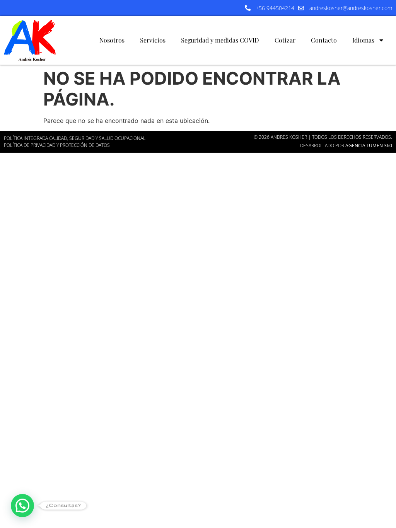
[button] (22, 505)
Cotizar (285, 40)
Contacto (324, 40)
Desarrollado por (346, 145)
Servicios (153, 40)
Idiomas (363, 40)
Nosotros (112, 40)
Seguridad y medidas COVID (220, 40)
